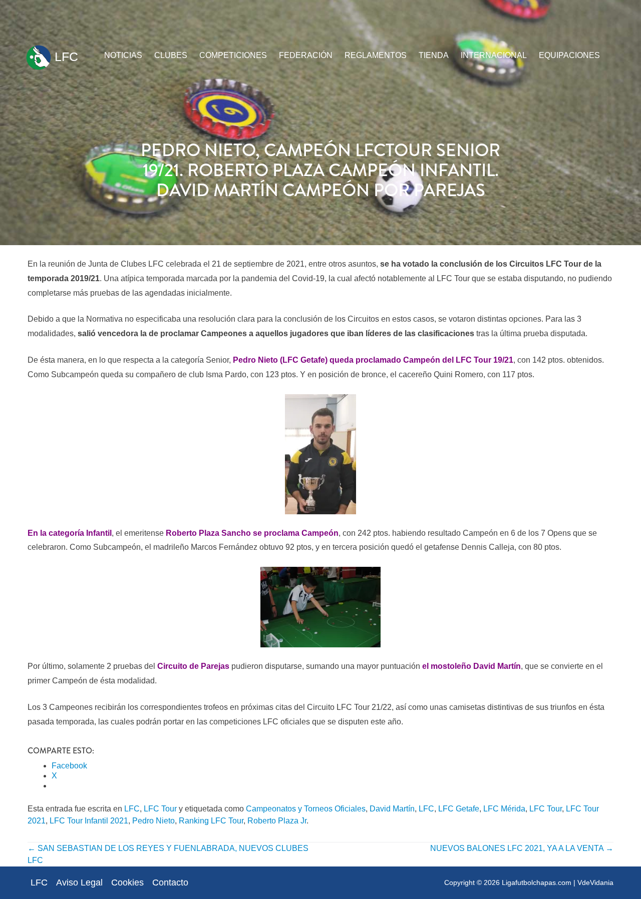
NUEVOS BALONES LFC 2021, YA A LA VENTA (521, 848)
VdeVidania (595, 882)
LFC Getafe (458, 808)
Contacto (170, 882)
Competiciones (233, 55)
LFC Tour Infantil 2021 (89, 820)
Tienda (434, 55)
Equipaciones (569, 55)
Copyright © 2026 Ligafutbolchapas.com (507, 882)
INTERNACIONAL (494, 55)
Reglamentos (376, 55)
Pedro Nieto (153, 820)
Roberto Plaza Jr (276, 820)
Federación (306, 55)
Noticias (123, 55)
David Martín (392, 808)
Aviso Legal (79, 882)
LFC (64, 57)
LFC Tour (160, 808)
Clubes (170, 55)
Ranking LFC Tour (211, 820)
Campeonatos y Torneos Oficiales (306, 808)
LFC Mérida (504, 808)
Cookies (127, 882)
